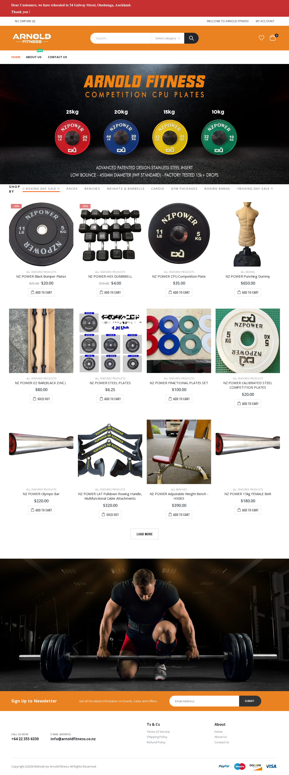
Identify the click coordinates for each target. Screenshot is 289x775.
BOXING (250, 272)
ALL (28, 272)
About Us (220, 737)
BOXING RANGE (217, 189)
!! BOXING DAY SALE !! (41, 189)
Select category (165, 38)
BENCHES (92, 189)
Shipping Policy (157, 737)
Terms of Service (158, 732)
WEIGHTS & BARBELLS (125, 189)
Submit (249, 701)
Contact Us (221, 742)
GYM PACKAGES (184, 189)
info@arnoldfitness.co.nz (70, 738)
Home (218, 732)
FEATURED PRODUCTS (43, 272)
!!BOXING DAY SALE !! (255, 189)
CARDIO (157, 189)
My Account (265, 21)
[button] (144, 175)
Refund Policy (156, 742)
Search (191, 38)
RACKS (72, 189)
